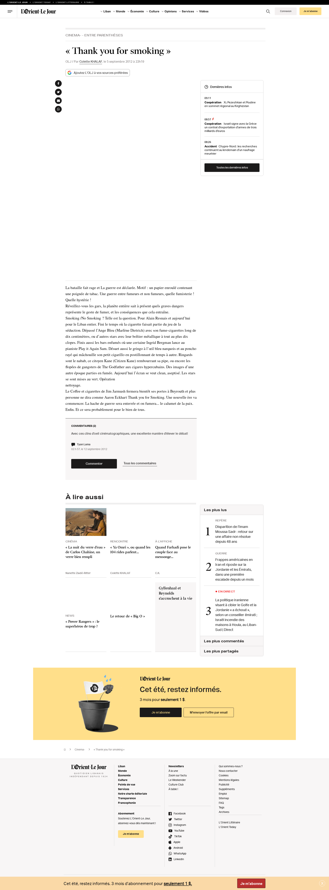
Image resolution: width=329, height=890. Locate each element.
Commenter (94, 463)
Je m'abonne (251, 883)
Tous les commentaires (140, 463)
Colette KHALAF (90, 61)
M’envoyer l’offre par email (209, 712)
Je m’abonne (161, 712)
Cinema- (73, 35)
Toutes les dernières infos (232, 167)
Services (123, 789)
